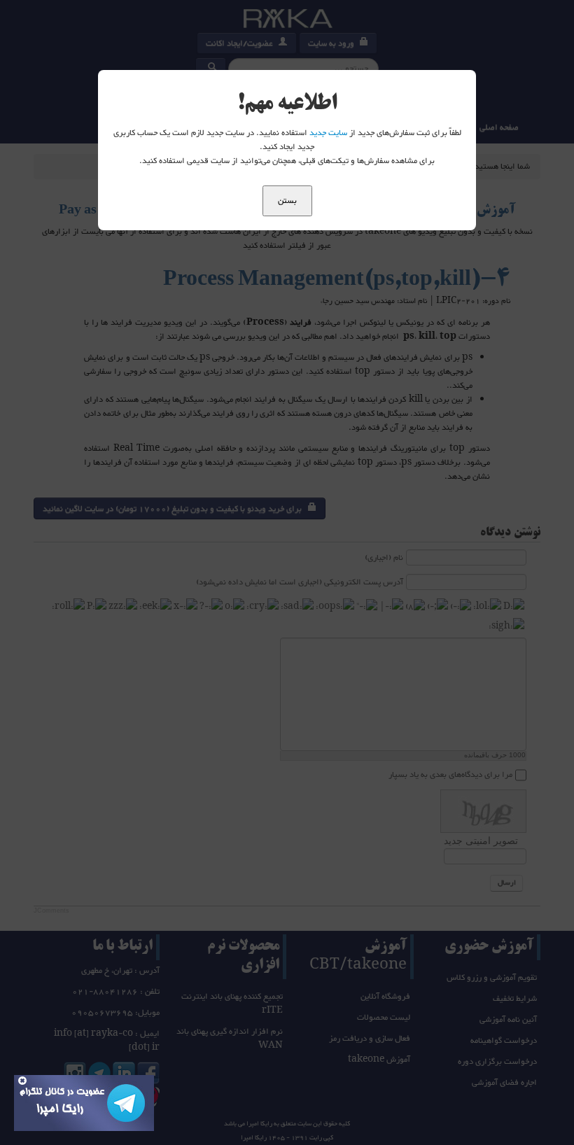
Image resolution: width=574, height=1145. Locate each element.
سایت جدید (328, 133)
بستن (287, 201)
